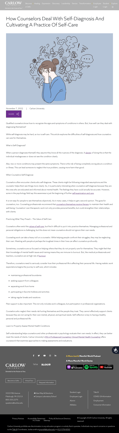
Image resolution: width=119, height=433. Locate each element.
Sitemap (47, 420)
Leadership (65, 3)
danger (88, 152)
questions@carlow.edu (14, 403)
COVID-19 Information (102, 396)
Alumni (72, 400)
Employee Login (97, 5)
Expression (46, 3)
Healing (37, 3)
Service (74, 3)
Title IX (96, 392)
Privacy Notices (18, 418)
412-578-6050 (63, 429)
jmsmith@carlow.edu (47, 429)
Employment (98, 400)
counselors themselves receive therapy (72, 204)
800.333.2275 (12, 400)
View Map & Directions (44, 393)
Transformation (85, 3)
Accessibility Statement (36, 418)
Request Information (46, 382)
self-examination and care (83, 193)
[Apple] (75, 367)
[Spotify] (91, 367)
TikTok (35, 364)
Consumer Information (102, 405)
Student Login (106, 5)
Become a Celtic (28, 5)
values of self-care (36, 226)
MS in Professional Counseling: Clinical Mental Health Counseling (72, 337)
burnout (42, 256)
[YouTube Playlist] (106, 367)
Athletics (73, 405)
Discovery (56, 3)
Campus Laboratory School (45, 396)
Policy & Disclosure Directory (60, 418)
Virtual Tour (29, 380)
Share (11, 114)
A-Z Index (36, 420)
